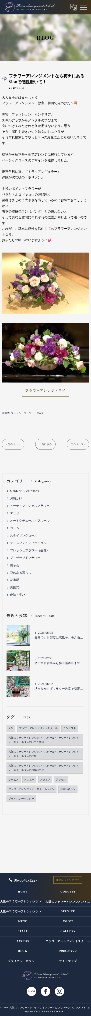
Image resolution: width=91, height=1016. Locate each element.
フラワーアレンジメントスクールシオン (31, 789)
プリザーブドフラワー (25, 558)
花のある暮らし (20, 572)
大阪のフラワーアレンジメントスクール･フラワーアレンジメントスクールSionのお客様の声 (43, 767)
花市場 (14, 580)
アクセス (61, 779)
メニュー (29, 779)
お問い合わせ (68, 789)
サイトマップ (68, 960)
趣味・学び (17, 594)
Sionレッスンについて (25, 491)
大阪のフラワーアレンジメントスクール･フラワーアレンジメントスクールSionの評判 (43, 753)
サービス (13, 779)
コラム (14, 528)
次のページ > (77, 444)
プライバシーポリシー (21, 798)
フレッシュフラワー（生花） (27, 413)
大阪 (11, 728)
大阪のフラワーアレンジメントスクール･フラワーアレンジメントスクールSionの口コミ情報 (43, 739)
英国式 (6, 413)
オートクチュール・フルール (29, 520)
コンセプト (69, 728)
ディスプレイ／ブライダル (28, 543)
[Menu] (84, 7)
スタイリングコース (23, 535)
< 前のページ (13, 444)
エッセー (16, 513)
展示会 (14, 565)
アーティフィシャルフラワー (29, 505)
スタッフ (45, 779)
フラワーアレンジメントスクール (38, 728)
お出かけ (16, 498)
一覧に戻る (45, 444)
